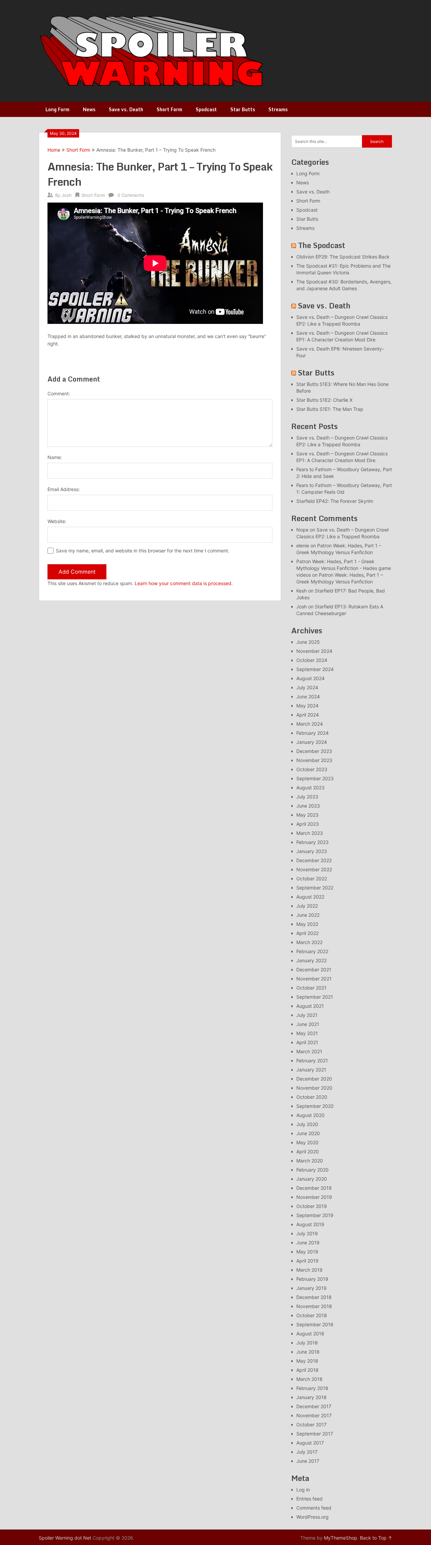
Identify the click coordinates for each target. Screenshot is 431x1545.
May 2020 (307, 1142)
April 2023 (307, 824)
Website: (56, 521)
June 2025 (308, 642)
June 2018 (308, 1352)
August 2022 (310, 897)
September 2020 (315, 1106)
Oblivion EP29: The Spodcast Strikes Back (343, 257)
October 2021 (311, 988)
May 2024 (307, 705)
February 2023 (312, 842)
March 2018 (309, 1379)
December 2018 (314, 1297)
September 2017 (314, 1433)
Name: (54, 457)
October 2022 (311, 878)
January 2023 (311, 851)
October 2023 (311, 769)
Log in (303, 1489)
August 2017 (310, 1443)
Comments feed (313, 1508)
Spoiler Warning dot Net (65, 1538)
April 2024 (307, 715)
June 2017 (307, 1461)
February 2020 (312, 1170)
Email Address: (63, 489)
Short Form (169, 109)
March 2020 (309, 1160)
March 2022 (309, 942)
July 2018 (307, 1342)
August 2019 (310, 1224)
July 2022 (307, 906)
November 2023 (314, 760)
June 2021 (307, 1024)
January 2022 (311, 960)
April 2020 (307, 1151)
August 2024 (310, 678)
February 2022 (312, 951)
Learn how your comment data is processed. (184, 583)
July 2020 (307, 1124)
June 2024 (308, 696)
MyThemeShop (340, 1538)
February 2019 (312, 1279)
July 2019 (307, 1233)
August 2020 (310, 1115)
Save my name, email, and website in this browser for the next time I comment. (142, 550)
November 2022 (314, 869)
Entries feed (309, 1499)
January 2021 (311, 1069)
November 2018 (314, 1306)
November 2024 (314, 651)
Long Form (57, 109)
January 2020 (311, 1179)
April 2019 (307, 1261)
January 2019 (311, 1288)
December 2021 (313, 969)
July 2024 (307, 687)
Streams (278, 109)
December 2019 (314, 1188)
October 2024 (311, 660)
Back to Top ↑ (376, 1538)
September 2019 (314, 1215)
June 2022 (308, 915)
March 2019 (309, 1270)
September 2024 (315, 669)
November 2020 (314, 1088)
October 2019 (311, 1206)
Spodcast (206, 109)
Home (53, 150)
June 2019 (308, 1242)
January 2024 (311, 742)
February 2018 (312, 1388)
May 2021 (307, 1033)
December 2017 (313, 1406)
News (89, 109)
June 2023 (308, 806)
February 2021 (312, 1060)
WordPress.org (312, 1517)
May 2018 (307, 1361)
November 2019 (314, 1197)
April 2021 (307, 1042)
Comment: (58, 393)
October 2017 (311, 1424)
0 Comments (131, 195)
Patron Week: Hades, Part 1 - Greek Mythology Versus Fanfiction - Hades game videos (343, 568)
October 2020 (311, 1097)
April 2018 (307, 1370)
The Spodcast (321, 245)
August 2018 (310, 1333)
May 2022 (307, 924)
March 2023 (309, 833)
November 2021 (314, 978)
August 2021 (310, 1006)
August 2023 (310, 787)
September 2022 (314, 887)
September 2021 (314, 997)
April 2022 (307, 933)
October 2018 (311, 1315)
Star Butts (242, 109)
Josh (67, 195)
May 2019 (307, 1251)
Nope (302, 530)
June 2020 (308, 1133)
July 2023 (307, 796)
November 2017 (314, 1415)
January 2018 (311, 1397)
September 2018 (314, 1324)
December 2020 (314, 1079)
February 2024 (312, 733)
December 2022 (314, 860)
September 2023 (315, 778)
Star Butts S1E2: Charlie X (324, 400)
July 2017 (307, 1452)
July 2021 (307, 1015)
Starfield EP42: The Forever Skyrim (334, 501)
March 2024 (309, 724)
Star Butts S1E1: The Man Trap (329, 409)
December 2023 (314, 751)
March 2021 (309, 1051)
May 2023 (307, 815)
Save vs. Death (126, 109)
